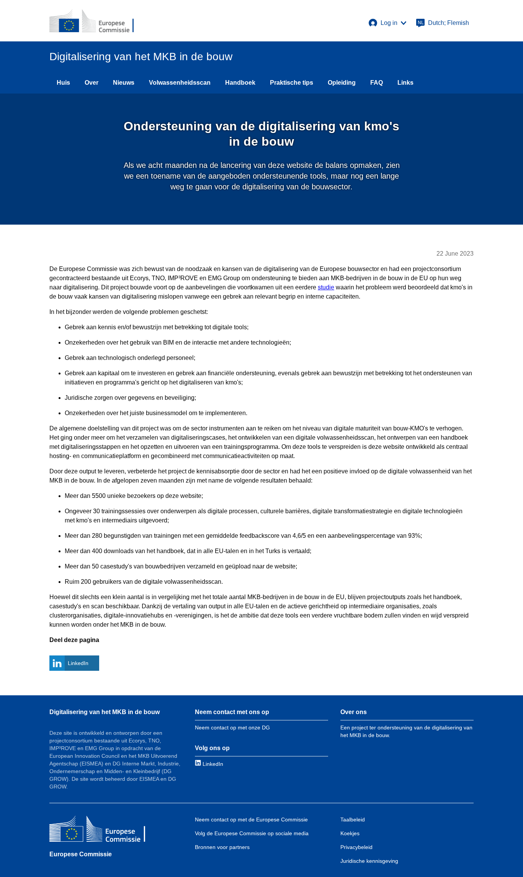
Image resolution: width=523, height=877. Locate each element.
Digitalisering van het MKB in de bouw (104, 712)
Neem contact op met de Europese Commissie (251, 819)
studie (326, 287)
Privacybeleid (356, 847)
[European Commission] (91, 20)
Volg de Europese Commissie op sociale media (252, 833)
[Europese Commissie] (97, 830)
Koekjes (350, 833)
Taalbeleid (352, 819)
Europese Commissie (80, 854)
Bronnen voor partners (222, 847)
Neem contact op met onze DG (232, 727)
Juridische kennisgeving (369, 861)
